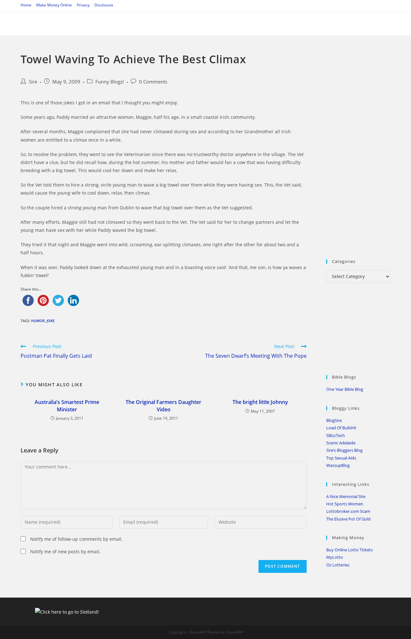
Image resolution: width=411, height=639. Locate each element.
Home (26, 5)
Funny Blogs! (109, 82)
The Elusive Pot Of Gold (348, 519)
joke (51, 320)
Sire (33, 82)
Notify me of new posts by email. (65, 551)
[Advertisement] (368, 148)
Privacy (83, 5)
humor (38, 320)
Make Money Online (54, 5)
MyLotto (334, 557)
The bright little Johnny (260, 402)
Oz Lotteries (337, 565)
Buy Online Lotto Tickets (349, 550)
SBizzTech (335, 435)
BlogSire (334, 420)
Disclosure (103, 5)
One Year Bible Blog (344, 389)
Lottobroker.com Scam (348, 511)
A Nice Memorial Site (345, 496)
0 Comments (153, 82)
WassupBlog (338, 465)
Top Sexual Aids (341, 458)
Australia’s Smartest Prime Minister (67, 405)
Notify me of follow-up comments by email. (76, 539)
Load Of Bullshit (341, 428)
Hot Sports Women (344, 504)
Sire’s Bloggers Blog (344, 450)
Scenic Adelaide (340, 443)
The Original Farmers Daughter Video (163, 405)
